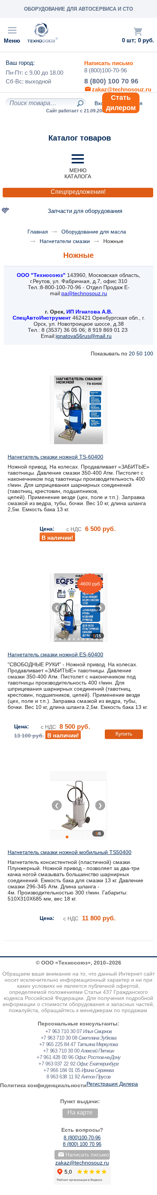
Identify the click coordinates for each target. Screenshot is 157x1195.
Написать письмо (108, 63)
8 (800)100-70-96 (105, 70)
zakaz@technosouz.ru (82, 1163)
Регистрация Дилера (112, 1084)
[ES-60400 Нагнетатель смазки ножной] (78, 607)
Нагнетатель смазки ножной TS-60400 (55, 457)
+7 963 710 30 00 (61, 1051)
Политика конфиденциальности (43, 1085)
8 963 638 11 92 (63, 1077)
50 (139, 353)
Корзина (138, 32)
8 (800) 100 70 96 (111, 81)
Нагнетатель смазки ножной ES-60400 (55, 654)
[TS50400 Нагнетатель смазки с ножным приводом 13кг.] (78, 805)
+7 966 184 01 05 (61, 1070)
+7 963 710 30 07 (63, 1031)
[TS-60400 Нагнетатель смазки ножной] (78, 410)
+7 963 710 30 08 (59, 1038)
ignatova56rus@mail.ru (84, 336)
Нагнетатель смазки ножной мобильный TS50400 (69, 852)
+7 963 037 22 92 (56, 1064)
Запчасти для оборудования (85, 211)
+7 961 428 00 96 (55, 1057)
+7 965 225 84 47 (57, 1044)
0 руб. (146, 40)
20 (132, 353)
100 (148, 353)
